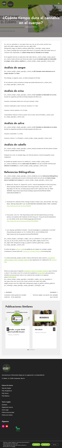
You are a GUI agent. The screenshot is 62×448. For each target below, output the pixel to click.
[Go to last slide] (8, 329)
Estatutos (4, 404)
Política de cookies (7, 415)
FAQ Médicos (5, 396)
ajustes (13, 446)
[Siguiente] (54, 329)
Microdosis (38, 329)
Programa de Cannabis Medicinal (31, 251)
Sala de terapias (6, 388)
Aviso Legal (5, 410)
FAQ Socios (5, 393)
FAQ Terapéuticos (7, 390)
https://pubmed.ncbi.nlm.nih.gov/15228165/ (19, 206)
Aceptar (36, 444)
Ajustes (54, 444)
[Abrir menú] (58, 3)
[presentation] (17, 318)
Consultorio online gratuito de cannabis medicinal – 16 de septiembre (15, 295)
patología (18, 249)
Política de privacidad (8, 412)
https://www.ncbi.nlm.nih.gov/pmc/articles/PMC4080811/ (23, 221)
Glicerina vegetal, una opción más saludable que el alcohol (45, 295)
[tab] (29, 349)
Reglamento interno (7, 407)
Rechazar (45, 444)
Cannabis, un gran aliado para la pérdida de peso (16, 330)
